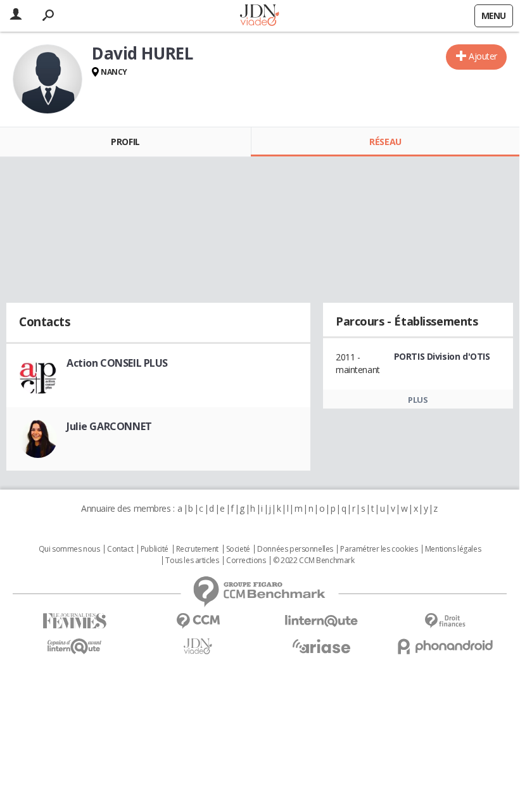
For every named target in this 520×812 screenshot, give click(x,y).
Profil (125, 142)
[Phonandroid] (445, 646)
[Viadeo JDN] (198, 646)
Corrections (245, 560)
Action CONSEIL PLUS (117, 363)
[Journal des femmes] (74, 621)
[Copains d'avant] (74, 646)
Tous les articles (192, 560)
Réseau (385, 142)
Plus (418, 399)
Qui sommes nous (69, 549)
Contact (120, 549)
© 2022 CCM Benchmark (314, 560)
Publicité (154, 549)
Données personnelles (295, 549)
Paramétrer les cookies (378, 549)
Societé (238, 549)
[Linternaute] (321, 621)
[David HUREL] (47, 79)
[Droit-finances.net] (445, 621)
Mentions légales (453, 549)
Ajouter (483, 56)
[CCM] (198, 621)
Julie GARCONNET (109, 426)
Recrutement (197, 549)
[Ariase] (321, 646)
